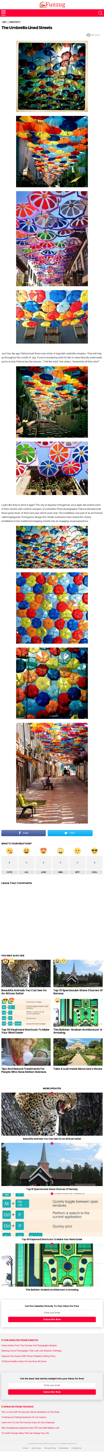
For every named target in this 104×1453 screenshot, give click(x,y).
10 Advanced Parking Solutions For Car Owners (23, 1417)
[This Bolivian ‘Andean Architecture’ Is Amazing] (78, 1013)
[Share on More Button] (98, 833)
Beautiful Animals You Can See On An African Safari (24, 991)
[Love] (5, 961)
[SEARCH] (100, 13)
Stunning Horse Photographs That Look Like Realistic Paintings (31, 1351)
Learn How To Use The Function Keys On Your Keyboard (28, 1422)
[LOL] (57, 961)
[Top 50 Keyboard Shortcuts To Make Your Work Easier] (26, 1013)
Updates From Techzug (19, 1406)
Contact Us (76, 1448)
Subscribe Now (52, 1319)
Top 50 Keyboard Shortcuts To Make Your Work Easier (25, 1031)
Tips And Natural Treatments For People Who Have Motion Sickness (23, 1070)
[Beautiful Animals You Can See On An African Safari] (26, 973)
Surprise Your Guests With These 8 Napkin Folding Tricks (28, 1356)
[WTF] (63, 961)
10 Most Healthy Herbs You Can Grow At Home (23, 1361)
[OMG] (11, 961)
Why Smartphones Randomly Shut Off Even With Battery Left (30, 1428)
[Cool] (5, 1000)
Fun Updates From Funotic (21, 1340)
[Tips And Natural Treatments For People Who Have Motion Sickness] (26, 1052)
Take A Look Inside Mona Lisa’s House (77, 1069)
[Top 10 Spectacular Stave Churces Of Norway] (78, 973)
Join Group (36, 1448)
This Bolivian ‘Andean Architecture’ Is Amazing (77, 1031)
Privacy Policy (50, 1448)
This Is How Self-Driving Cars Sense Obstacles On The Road (30, 1412)
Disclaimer (64, 1448)
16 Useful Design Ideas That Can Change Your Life (25, 1433)
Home (25, 1448)
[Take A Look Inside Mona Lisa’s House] (78, 1052)
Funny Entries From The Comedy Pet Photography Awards (29, 1345)
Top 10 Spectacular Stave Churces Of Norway (78, 991)
